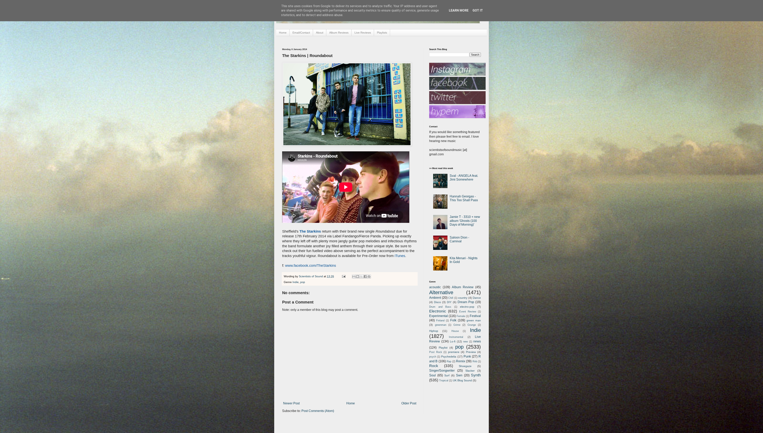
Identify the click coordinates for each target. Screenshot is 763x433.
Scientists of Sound (311, 276)
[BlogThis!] (358, 276)
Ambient (435, 297)
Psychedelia (448, 356)
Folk (453, 320)
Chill (450, 297)
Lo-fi (452, 341)
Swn (459, 375)
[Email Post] (343, 276)
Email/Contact (301, 32)
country (462, 297)
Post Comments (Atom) (317, 411)
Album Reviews (339, 32)
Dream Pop (466, 302)
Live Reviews (362, 32)
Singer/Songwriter (442, 370)
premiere (453, 352)
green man (474, 320)
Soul (432, 375)
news (477, 341)
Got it (478, 10)
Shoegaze (465, 366)
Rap (449, 361)
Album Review (462, 287)
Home (283, 32)
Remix (460, 361)
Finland (440, 320)
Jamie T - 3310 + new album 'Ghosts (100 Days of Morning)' (465, 220)
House (455, 331)
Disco (437, 302)
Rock (433, 366)
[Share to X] (361, 276)
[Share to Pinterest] (369, 276)
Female (461, 316)
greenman (440, 324)
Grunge (472, 324)
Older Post (408, 403)
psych (432, 356)
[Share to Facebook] (365, 276)
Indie (295, 282)
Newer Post (291, 403)
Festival (475, 316)
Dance (477, 297)
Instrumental (456, 336)
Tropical (443, 380)
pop (302, 282)
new (465, 341)
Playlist (443, 347)
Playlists (382, 32)
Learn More (459, 10)
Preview (471, 352)
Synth (476, 375)
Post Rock (435, 352)
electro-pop (467, 306)
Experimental (438, 316)
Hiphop (433, 330)
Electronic (437, 311)
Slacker (470, 370)
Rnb (475, 361)
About (319, 32)
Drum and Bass (440, 306)
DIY (449, 302)
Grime (456, 324)
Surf (446, 375)
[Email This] (354, 276)
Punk (467, 356)
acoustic (435, 287)
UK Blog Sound (462, 380)
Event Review (467, 311)
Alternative (441, 292)
